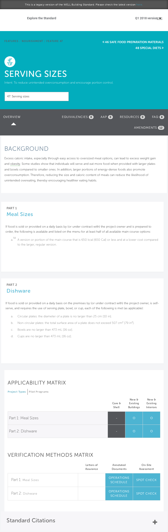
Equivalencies (77, 117)
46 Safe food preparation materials (134, 42)
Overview (13, 118)
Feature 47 (54, 41)
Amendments (148, 128)
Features (11, 41)
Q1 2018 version (146, 18)
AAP (106, 117)
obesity (15, 164)
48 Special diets (148, 48)
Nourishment (32, 41)
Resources (132, 117)
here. (139, 4)
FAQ (157, 117)
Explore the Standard (41, 18)
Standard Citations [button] (31, 520)
